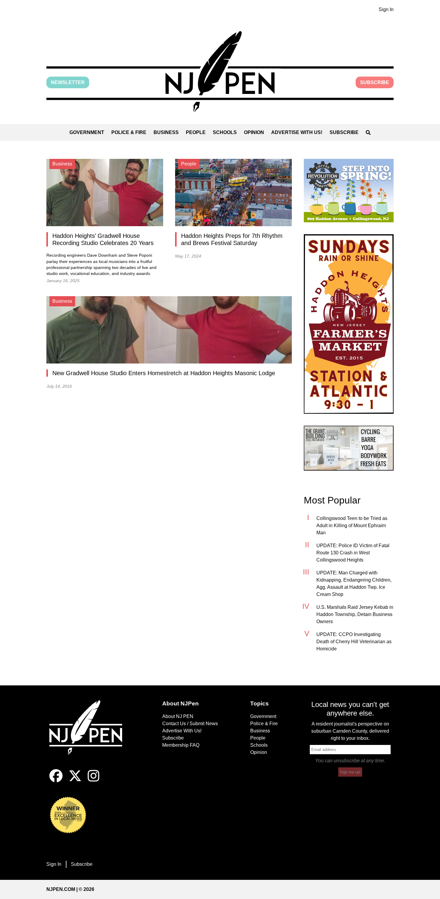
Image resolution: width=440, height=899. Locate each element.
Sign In (386, 9)
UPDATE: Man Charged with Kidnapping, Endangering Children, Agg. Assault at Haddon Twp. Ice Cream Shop (354, 583)
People (196, 132)
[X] (75, 780)
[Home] (89, 734)
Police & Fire (128, 132)
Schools (225, 132)
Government (86, 132)
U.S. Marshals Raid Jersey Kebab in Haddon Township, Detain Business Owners (354, 614)
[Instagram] (93, 780)
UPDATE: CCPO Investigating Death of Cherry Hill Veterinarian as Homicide (354, 641)
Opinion (254, 132)
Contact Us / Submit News (190, 723)
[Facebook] (56, 780)
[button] (220, 71)
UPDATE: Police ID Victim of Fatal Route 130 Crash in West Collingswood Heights (352, 552)
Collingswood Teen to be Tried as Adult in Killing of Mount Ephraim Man (351, 525)
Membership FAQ (180, 745)
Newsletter (68, 82)
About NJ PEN (177, 716)
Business (166, 132)
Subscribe (374, 82)
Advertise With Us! (296, 132)
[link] (349, 190)
